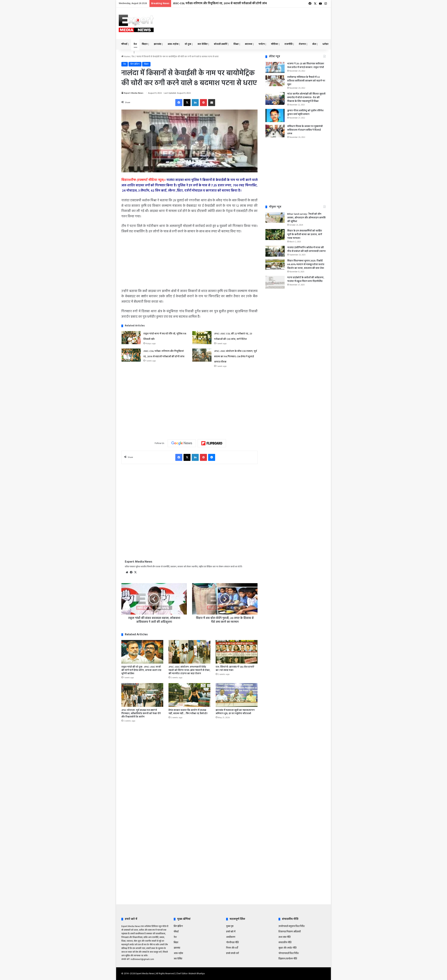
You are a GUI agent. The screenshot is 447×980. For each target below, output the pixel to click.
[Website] (127, 572)
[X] (187, 102)
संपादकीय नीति (285, 942)
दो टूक (188, 44)
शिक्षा (236, 44)
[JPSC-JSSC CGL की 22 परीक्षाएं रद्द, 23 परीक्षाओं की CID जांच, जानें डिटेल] (201, 337)
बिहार (145, 44)
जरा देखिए (202, 44)
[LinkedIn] (195, 102)
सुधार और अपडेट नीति (287, 948)
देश (135, 44)
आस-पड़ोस (173, 44)
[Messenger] (211, 457)
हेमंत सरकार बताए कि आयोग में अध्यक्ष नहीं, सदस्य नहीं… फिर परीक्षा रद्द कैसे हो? (188, 712)
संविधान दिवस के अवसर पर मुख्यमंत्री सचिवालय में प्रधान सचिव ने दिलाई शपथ (305, 130)
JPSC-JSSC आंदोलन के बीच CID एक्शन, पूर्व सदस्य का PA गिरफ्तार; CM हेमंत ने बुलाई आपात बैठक (228, 3)
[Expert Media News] (136, 23)
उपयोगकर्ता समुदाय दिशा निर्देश (292, 926)
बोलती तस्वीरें (220, 44)
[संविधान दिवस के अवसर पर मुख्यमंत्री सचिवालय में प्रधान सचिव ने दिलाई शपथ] (275, 131)
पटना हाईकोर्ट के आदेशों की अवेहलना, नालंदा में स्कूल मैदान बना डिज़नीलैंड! (305, 279)
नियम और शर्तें (232, 948)
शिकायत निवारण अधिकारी (290, 932)
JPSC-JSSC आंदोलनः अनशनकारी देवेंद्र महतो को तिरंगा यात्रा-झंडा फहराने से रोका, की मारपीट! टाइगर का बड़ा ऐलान (189, 670)
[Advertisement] (259, 19)
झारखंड (157, 44)
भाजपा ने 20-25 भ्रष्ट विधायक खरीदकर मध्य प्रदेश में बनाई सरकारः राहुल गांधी (305, 65)
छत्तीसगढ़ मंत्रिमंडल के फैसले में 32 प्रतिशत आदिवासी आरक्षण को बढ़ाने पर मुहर (306, 81)
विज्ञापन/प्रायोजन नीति (288, 959)
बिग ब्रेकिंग (135, 64)
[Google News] (182, 443)
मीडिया (274, 44)
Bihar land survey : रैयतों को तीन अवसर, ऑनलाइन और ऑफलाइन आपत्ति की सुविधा (306, 217)
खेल (314, 44)
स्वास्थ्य (248, 44)
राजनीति (288, 44)
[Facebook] (178, 102)
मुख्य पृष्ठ (229, 926)
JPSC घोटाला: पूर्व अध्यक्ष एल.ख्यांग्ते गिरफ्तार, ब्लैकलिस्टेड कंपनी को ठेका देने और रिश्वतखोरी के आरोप (141, 713)
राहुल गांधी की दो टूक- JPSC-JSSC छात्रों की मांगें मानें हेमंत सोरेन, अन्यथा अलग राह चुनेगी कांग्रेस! (141, 670)
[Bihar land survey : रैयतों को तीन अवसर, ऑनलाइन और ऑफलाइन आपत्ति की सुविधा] (275, 217)
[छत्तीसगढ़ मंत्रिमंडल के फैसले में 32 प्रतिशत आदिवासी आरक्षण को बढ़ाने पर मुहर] (275, 80)
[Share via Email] (211, 102)
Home (126, 56)
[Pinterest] (203, 102)
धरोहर (325, 44)
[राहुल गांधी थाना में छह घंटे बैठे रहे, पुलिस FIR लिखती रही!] (131, 337)
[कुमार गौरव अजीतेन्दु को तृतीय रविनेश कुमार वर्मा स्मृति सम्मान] (275, 115)
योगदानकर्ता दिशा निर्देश (289, 953)
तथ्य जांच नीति (285, 937)
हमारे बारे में (230, 932)
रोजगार (302, 44)
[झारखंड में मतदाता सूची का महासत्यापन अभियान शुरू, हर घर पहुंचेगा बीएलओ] (237, 695)
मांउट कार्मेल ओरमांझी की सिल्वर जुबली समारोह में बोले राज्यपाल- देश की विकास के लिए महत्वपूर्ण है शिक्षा (306, 97)
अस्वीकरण (230, 937)
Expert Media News (133, 93)
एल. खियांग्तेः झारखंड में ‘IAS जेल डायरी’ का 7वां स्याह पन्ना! (235, 668)
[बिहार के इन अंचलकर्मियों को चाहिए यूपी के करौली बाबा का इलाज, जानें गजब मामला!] (275, 234)
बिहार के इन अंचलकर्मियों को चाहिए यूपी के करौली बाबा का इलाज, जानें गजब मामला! (304, 234)
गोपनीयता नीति (232, 942)
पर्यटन (262, 44)
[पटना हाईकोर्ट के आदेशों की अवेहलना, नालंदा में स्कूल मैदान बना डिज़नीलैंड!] (275, 282)
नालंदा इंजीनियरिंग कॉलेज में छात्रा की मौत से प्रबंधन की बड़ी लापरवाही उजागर (306, 249)
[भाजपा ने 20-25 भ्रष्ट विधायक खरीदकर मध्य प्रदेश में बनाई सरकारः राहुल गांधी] (275, 67)
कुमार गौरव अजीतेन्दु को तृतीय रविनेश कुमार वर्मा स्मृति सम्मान (305, 112)
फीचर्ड (124, 44)
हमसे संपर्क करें (232, 953)
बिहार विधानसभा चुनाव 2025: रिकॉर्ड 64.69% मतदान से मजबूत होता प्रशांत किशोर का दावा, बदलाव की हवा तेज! (305, 264)
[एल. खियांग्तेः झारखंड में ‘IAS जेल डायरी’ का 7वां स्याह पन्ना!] (237, 652)
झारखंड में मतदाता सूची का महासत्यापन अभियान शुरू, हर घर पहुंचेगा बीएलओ (235, 712)
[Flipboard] (212, 443)
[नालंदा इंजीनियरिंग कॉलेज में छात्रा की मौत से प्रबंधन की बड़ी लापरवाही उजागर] (275, 251)
